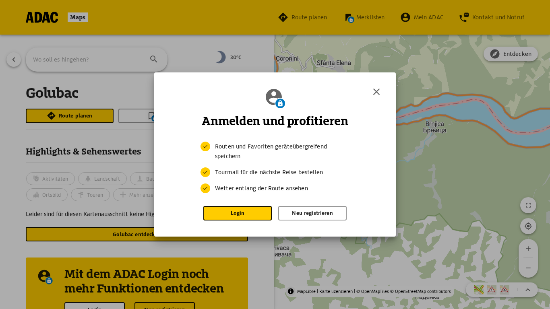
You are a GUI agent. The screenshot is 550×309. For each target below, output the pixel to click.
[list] (275, 167)
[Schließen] (376, 91)
